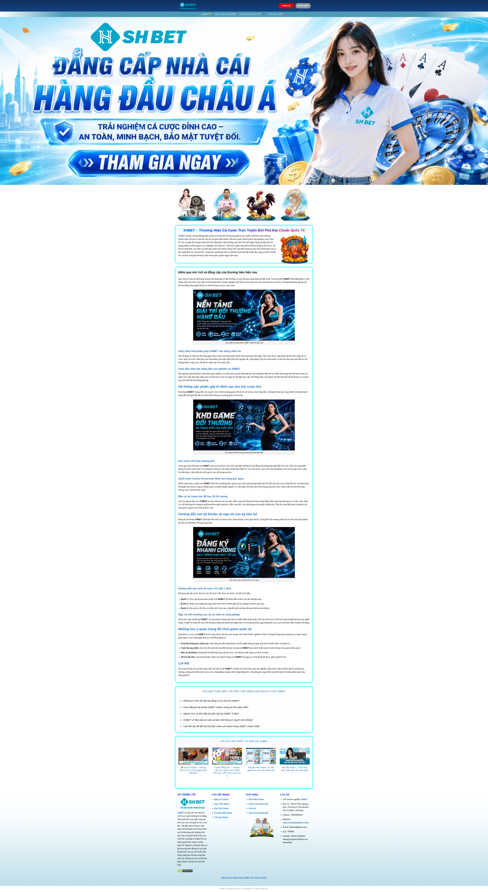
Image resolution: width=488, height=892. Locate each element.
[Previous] (178, 766)
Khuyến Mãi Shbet (223, 813)
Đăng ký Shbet (221, 799)
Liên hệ (252, 808)
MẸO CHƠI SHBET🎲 (225, 14)
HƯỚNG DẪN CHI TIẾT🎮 (251, 14)
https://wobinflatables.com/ (296, 823)
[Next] (310, 766)
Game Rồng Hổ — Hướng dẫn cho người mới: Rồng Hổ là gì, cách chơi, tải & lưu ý (227, 771)
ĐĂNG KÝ (287, 6)
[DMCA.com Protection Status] (185, 871)
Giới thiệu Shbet (256, 799)
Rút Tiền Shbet (221, 808)
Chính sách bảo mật (258, 804)
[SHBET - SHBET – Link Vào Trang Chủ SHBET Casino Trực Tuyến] (187, 6)
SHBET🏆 (206, 14)
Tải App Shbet (221, 817)
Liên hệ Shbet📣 (277, 14)
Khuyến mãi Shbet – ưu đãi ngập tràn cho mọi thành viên (261, 768)
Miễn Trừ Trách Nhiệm (255, 878)
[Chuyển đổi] (180, 701)
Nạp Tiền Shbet (221, 804)
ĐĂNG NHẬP (303, 6)
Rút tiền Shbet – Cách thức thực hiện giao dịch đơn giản (294, 768)
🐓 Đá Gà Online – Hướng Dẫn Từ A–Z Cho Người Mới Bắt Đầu (193, 770)
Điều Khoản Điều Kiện (232, 878)
